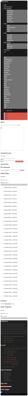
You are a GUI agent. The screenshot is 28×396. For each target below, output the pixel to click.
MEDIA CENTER (7, 42)
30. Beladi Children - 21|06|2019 (11, 296)
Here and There (10, 21)
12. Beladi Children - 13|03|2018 (11, 229)
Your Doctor (2, 310)
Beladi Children (3, 176)
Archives (2, 303)
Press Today (6, 376)
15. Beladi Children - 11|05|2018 (10, 240)
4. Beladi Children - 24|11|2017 (10, 199)
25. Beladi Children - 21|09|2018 (11, 278)
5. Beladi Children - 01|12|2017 (10, 203)
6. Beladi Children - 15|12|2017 (10, 207)
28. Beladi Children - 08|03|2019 (11, 289)
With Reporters (10, 18)
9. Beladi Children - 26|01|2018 (10, 218)
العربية (5, 51)
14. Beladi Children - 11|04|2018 (10, 237)
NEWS (5, 33)
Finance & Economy (11, 27)
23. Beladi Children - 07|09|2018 (11, 270)
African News (9, 34)
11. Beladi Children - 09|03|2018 (10, 225)
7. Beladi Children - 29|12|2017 (10, 210)
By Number (9, 19)
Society (8, 29)
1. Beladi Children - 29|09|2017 (10, 188)
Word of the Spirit (7, 374)
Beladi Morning (10, 10)
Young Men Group (7, 380)
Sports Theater (10, 14)
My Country (9, 16)
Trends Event (6, 378)
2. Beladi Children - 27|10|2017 (10, 192)
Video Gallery (10, 48)
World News (9, 38)
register (5, 106)
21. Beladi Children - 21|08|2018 (11, 263)
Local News (9, 36)
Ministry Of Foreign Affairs (6, 386)
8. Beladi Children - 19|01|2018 (10, 214)
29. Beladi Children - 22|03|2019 (11, 293)
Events (8, 44)
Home (8, 110)
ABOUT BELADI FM (8, 6)
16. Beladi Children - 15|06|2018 (11, 244)
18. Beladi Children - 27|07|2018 (11, 252)
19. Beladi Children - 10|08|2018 (11, 255)
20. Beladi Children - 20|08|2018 (11, 259)
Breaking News (10, 40)
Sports (8, 31)
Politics (8, 25)
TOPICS (5, 23)
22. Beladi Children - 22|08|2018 (11, 266)
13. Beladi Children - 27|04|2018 (11, 233)
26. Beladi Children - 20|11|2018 (10, 281)
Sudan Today (9, 12)
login (5, 107)
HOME (5, 5)
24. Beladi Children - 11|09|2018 (10, 274)
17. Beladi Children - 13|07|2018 (11, 248)
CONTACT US (7, 49)
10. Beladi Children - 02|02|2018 (11, 222)
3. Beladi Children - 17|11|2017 (10, 195)
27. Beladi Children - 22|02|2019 (11, 285)
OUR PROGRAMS (8, 8)
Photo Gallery (10, 46)
